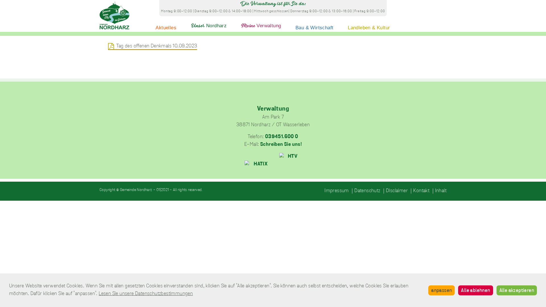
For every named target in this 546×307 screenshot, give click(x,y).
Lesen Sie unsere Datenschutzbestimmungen (146, 293)
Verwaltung (261, 25)
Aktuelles (166, 27)
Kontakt (421, 191)
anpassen (441, 290)
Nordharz (209, 25)
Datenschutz (367, 191)
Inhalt (440, 191)
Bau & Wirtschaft (314, 27)
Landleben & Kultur (369, 27)
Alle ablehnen (475, 290)
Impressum (336, 191)
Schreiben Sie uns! (281, 144)
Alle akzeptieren (516, 290)
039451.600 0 (281, 137)
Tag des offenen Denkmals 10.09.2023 (156, 46)
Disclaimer (397, 191)
